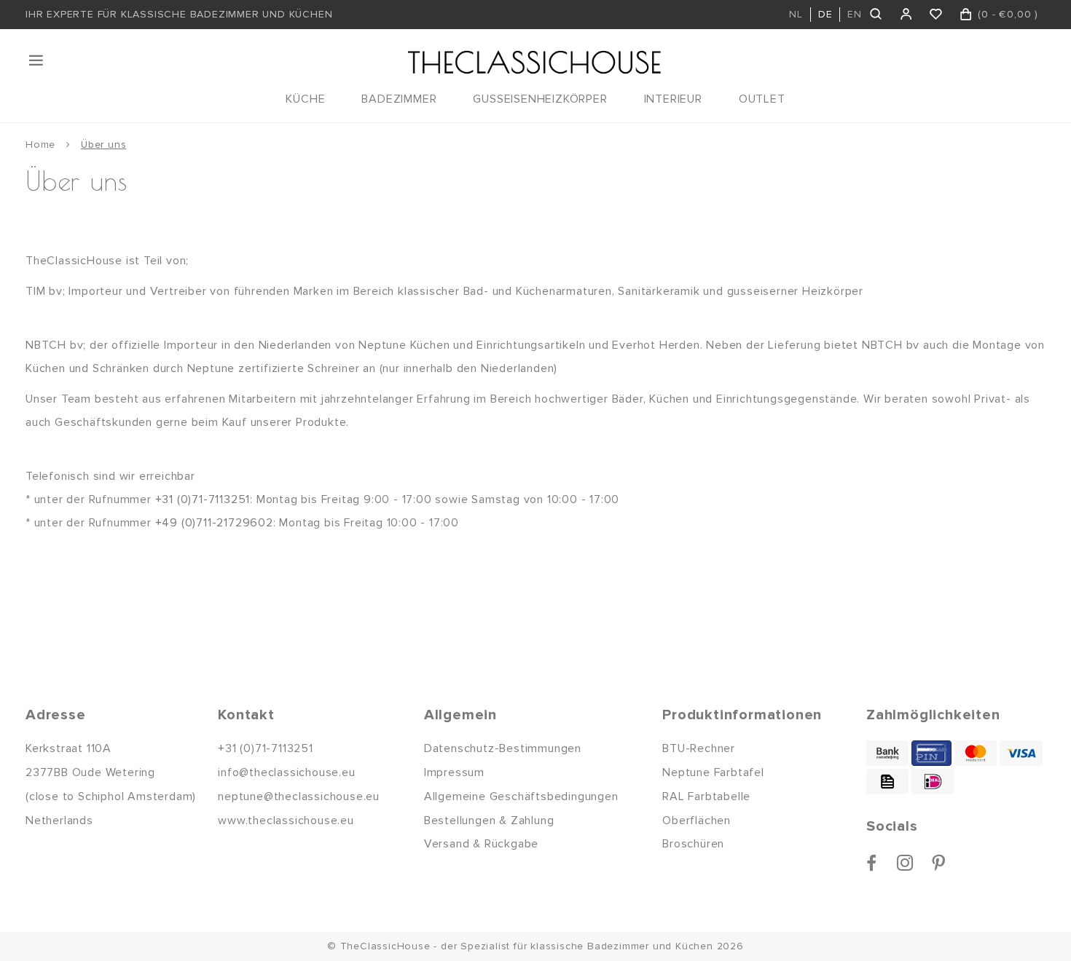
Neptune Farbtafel (713, 772)
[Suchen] (877, 14)
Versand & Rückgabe (481, 844)
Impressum (454, 772)
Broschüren (693, 844)
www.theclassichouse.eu (286, 820)
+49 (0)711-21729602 (214, 522)
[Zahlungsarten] (887, 753)
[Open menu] (37, 60)
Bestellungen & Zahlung (489, 820)
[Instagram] (905, 863)
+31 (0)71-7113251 (203, 499)
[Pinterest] (938, 863)
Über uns (103, 144)
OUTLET (762, 99)
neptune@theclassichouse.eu (299, 796)
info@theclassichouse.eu (286, 772)
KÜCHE (305, 99)
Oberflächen (696, 820)
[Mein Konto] (907, 14)
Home (40, 144)
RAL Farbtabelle (706, 796)
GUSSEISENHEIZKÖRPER (540, 99)
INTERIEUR (673, 99)
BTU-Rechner (698, 748)
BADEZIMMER (398, 99)
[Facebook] (871, 863)
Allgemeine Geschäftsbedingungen (521, 796)
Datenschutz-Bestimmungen (502, 748)
